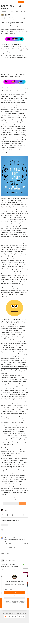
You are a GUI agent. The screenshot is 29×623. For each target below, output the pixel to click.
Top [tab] (3, 560)
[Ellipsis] (27, 538)
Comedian (14, 44)
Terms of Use (22, 601)
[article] (14, 567)
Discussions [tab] (12, 560)
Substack (7, 620)
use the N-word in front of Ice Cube (14, 356)
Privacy (13, 613)
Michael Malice (18, 323)
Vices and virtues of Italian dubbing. (10, 566)
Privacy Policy (15, 604)
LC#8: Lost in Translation (8, 564)
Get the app (21, 616)
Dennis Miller (15, 212)
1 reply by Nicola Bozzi (11, 547)
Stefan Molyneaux (17, 287)
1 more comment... (5, 553)
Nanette (21, 389)
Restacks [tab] (10, 525)
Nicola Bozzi (7, 14)
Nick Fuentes (8, 227)
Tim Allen (8, 212)
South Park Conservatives (10, 91)
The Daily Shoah (18, 227)
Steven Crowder (14, 215)
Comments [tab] (4, 525)
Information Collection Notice (19, 602)
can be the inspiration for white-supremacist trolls (14, 368)
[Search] (26, 560)
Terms (17, 613)
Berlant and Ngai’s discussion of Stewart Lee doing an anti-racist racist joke (14, 343)
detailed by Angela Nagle (14, 370)
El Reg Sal (6, 537)
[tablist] (7, 525)
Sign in (26, 2)
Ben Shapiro (4, 215)
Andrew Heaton (14, 253)
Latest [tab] (6, 560)
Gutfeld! (14, 206)
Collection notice (23, 613)
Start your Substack (11, 616)
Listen (25, 15)
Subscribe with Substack (15, 598)
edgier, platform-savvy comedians (12, 30)
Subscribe (21, 2)
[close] (25, 575)
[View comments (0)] (9, 569)
